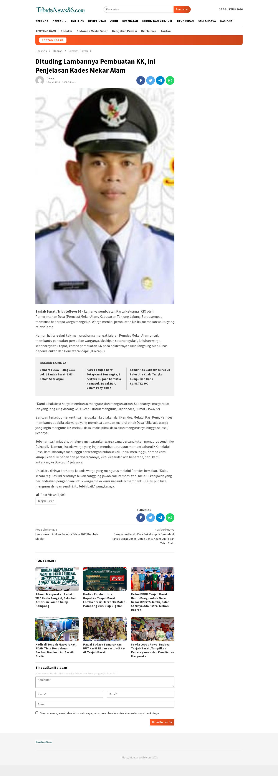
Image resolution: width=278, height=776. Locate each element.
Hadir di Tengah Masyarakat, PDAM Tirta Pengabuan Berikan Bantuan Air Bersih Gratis (55, 650)
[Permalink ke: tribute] (39, 80)
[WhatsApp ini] (170, 80)
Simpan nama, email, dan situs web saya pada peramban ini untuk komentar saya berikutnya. (99, 713)
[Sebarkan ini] (140, 80)
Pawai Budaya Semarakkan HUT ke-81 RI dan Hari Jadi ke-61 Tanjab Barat (104, 648)
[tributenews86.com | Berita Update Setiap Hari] (60, 9)
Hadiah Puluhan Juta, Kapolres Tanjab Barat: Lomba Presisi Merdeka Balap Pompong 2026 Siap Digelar (104, 600)
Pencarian (182, 9)
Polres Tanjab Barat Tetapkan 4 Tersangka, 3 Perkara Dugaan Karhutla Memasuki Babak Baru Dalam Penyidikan (103, 379)
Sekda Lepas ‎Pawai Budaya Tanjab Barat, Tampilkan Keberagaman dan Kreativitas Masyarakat (152, 650)
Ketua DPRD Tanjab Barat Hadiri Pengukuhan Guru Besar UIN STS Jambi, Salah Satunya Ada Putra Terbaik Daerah (150, 602)
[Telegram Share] (160, 80)
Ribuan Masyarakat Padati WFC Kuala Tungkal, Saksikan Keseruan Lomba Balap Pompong (55, 600)
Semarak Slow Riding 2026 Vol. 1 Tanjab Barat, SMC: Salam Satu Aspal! (57, 374)
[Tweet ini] (150, 80)
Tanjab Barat (46, 501)
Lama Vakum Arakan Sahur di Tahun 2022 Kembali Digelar (66, 534)
